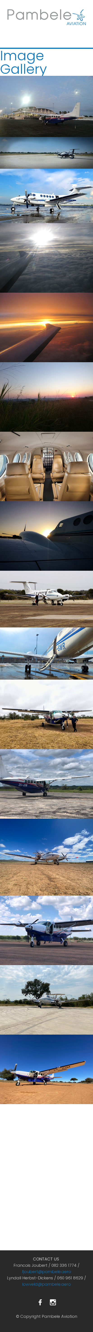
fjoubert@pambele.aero (46, 1271)
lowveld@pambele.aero (46, 1284)
